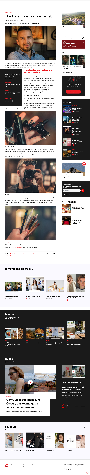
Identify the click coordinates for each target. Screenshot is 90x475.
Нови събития (14, 466)
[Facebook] (37, 24)
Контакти (25, 469)
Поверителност (34, 464)
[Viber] (39, 24)
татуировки (31, 253)
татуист (39, 253)
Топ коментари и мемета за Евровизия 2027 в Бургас (12, 84)
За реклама (25, 464)
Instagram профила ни (27, 244)
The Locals (8, 255)
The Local (12, 253)
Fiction (70, 465)
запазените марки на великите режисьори (19, 242)
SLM (77, 465)
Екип (24, 466)
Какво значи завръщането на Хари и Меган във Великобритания (12, 75)
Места (12, 464)
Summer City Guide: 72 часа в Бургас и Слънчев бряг (12, 92)
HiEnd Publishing (80, 464)
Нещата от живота (8, 12)
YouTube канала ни (17, 247)
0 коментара (25, 23)
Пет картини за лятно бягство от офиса (11, 100)
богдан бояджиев (21, 253)
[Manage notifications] (87, 473)
